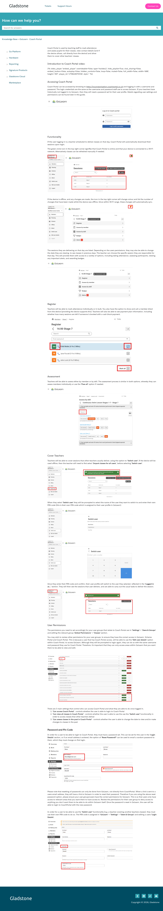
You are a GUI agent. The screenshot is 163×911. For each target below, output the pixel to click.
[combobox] (77, 28)
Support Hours (65, 6)
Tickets (48, 6)
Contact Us (153, 6)
